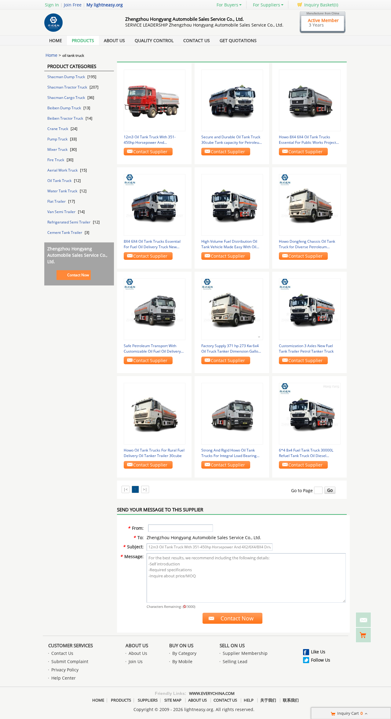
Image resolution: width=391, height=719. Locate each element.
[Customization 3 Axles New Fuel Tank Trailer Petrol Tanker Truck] (309, 308)
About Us (114, 40)
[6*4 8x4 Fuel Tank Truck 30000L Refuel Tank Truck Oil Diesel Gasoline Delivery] (309, 413)
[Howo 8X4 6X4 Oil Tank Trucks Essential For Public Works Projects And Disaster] (309, 100)
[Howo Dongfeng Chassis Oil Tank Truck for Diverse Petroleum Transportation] (309, 204)
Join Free (73, 5)
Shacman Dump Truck (66, 76)
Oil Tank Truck (59, 180)
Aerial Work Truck (63, 170)
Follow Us (320, 660)
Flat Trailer (57, 201)
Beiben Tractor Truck (65, 118)
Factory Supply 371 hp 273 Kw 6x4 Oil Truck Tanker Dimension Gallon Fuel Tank (230, 348)
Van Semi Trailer (61, 211)
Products (83, 40)
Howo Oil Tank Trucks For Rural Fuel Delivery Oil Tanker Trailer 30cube (154, 453)
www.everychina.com (212, 693)
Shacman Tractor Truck (67, 87)
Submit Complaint (69, 661)
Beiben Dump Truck (64, 108)
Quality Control (154, 40)
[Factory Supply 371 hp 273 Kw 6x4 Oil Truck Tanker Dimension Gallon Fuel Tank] (232, 308)
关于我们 (268, 700)
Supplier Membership (245, 653)
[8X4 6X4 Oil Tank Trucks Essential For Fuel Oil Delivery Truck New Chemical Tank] (154, 204)
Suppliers (148, 700)
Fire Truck (56, 159)
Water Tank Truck (62, 191)
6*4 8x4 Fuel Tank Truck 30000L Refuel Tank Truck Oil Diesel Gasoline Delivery (306, 453)
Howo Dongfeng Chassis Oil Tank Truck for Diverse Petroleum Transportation (307, 244)
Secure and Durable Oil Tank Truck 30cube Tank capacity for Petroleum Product (231, 139)
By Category (184, 653)
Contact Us (196, 40)
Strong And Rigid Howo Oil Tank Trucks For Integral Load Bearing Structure (229, 453)
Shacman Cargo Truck (66, 97)
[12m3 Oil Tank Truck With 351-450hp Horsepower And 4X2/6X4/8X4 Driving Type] (154, 100)
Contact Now (78, 275)
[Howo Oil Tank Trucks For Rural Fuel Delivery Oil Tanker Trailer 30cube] (154, 413)
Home (55, 40)
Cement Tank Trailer (65, 232)
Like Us (318, 652)
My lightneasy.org (104, 5)
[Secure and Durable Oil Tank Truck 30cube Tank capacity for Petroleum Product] (232, 100)
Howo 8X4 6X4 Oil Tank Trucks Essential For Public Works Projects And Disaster (308, 139)
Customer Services (70, 645)
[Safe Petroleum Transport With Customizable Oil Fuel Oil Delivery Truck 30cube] (154, 308)
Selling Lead (235, 661)
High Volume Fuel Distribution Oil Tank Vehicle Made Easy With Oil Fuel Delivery (229, 244)
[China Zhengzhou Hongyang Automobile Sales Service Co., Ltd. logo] (77, 31)
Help (249, 700)
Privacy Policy (65, 670)
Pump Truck (57, 139)
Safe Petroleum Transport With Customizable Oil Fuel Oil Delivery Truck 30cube (152, 348)
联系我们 (291, 700)
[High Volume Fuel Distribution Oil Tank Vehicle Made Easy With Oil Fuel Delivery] (232, 204)
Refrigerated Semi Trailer (69, 222)
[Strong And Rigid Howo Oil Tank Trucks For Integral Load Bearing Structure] (232, 413)
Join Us (136, 661)
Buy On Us (181, 645)
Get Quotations (238, 40)
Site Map (172, 700)
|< (125, 489)
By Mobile (182, 661)
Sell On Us (232, 645)
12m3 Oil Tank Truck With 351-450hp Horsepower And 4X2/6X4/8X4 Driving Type (150, 139)
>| (145, 489)
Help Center (63, 678)
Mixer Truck (57, 149)
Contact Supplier (150, 151)
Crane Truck (58, 128)
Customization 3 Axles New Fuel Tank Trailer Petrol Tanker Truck (306, 348)
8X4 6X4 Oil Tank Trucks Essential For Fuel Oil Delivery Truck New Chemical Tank (152, 244)
